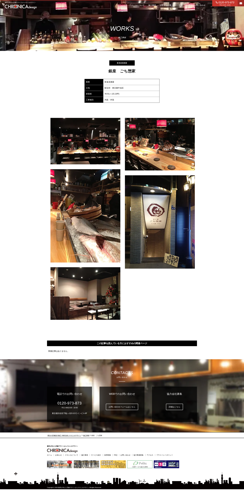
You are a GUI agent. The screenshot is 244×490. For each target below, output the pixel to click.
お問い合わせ (125, 455)
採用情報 (107, 455)
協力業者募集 (138, 455)
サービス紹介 (96, 455)
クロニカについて (71, 455)
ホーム (49, 455)
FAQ (115, 455)
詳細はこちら (174, 407)
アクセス (150, 455)
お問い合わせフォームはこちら (122, 407)
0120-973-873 (69, 403)
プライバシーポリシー (164, 455)
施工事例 (84, 455)
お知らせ (58, 455)
